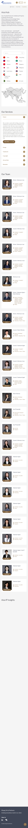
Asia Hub (18, 6)
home (12, 6)
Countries (24, 6)
